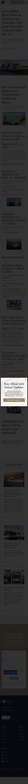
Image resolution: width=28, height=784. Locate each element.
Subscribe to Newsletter (14, 400)
